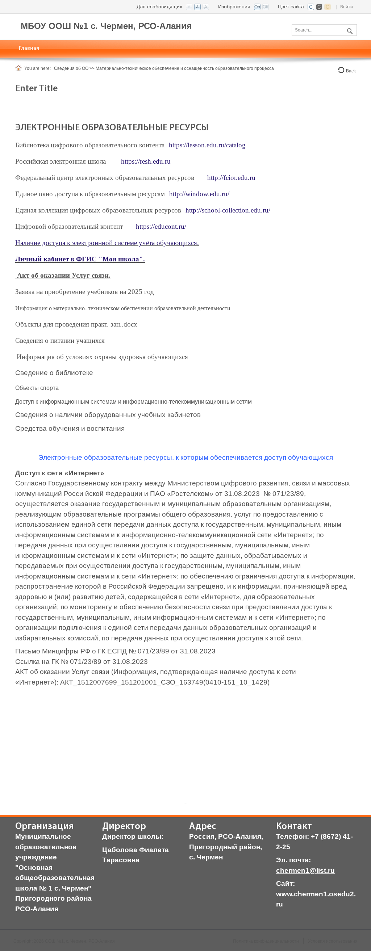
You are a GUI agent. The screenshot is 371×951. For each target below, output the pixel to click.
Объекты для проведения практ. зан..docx (76, 324)
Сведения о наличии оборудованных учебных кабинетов (108, 414)
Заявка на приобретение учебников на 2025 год (84, 291)
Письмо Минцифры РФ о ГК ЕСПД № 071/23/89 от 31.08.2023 (115, 651)
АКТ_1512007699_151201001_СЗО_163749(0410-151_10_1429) (165, 682)
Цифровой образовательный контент (69, 226)
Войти (346, 6)
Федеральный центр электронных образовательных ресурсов (104, 177)
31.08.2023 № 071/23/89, (265, 493)
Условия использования (333, 941)
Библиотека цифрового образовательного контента (89, 145)
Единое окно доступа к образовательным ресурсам (90, 194)
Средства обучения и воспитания (70, 428)
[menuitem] (29, 48)
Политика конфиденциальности (266, 941)
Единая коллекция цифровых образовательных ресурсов (98, 210)
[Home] (19, 68)
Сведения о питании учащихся (60, 340)
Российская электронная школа (60, 161)
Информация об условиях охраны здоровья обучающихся (102, 357)
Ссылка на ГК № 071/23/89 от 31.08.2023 (81, 661)
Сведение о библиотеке (54, 372)
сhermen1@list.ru (305, 870)
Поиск (349, 30)
